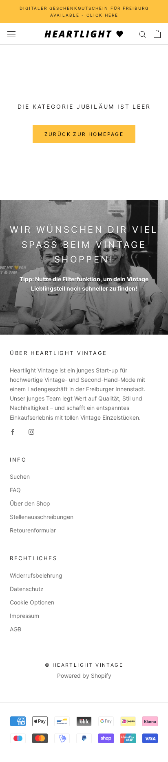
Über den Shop (30, 503)
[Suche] (142, 34)
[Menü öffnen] (11, 34)
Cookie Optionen (32, 602)
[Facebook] (12, 431)
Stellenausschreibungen (41, 516)
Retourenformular (33, 530)
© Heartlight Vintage (84, 665)
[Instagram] (31, 431)
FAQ (15, 489)
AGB (15, 629)
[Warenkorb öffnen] (157, 34)
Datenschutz (27, 588)
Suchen (20, 476)
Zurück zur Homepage (84, 134)
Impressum (24, 615)
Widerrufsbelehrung (36, 575)
